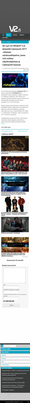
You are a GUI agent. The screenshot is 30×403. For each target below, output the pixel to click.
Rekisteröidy (5, 352)
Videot (21, 35)
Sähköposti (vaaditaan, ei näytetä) (11, 289)
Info (3, 361)
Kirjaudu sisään (6, 349)
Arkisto (4, 355)
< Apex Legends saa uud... (7, 131)
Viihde (15, 35)
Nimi (4, 285)
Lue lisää (20, 401)
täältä (2, 123)
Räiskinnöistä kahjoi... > (23, 131)
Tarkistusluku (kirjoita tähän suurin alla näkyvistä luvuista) (14, 295)
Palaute (4, 358)
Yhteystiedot (5, 365)
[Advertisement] (15, 325)
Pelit (8, 35)
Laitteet (5, 38)
